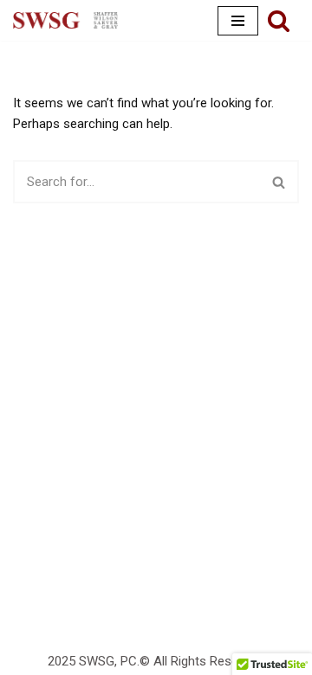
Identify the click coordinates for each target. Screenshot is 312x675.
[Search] (278, 20)
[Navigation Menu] (238, 20)
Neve (84, 612)
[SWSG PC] (65, 20)
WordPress (211, 612)
